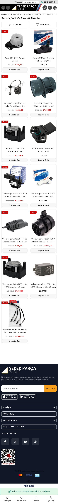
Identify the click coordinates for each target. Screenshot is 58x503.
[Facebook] (5, 441)
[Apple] (9, 397)
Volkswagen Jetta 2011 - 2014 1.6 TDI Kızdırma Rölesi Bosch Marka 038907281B (43, 285)
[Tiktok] (35, 441)
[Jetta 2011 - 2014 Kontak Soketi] (14, 42)
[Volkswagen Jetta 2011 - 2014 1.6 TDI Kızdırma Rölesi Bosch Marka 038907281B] (43, 268)
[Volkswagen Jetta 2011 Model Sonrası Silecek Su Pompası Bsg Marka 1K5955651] (14, 223)
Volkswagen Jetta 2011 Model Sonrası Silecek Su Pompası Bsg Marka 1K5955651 (15, 240)
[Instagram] (15, 441)
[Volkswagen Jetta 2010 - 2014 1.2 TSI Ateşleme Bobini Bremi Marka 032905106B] (14, 268)
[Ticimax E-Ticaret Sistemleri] (29, 486)
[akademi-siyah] (29, 481)
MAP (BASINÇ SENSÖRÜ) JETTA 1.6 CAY (43, 149)
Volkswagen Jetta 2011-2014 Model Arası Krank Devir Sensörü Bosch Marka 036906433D (43, 195)
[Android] (27, 396)
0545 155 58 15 (49, 2)
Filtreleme (45, 24)
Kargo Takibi (44, 7)
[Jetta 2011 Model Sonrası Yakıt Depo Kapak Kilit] (14, 87)
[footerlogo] (18, 370)
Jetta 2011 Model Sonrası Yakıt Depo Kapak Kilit (14, 104)
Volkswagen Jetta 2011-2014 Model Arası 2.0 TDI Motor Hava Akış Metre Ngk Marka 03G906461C (43, 240)
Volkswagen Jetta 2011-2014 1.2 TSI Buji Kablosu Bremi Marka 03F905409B (15, 331)
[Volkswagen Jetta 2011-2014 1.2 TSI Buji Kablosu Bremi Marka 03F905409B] (14, 313)
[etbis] (8, 457)
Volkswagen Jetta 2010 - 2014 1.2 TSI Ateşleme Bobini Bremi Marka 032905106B (14, 285)
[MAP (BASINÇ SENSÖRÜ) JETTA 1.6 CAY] (43, 132)
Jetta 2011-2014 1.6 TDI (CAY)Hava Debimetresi (43, 104)
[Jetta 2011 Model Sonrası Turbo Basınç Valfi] (43, 42)
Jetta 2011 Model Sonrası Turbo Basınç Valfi (43, 59)
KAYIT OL (50, 388)
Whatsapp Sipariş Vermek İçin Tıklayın (31, 491)
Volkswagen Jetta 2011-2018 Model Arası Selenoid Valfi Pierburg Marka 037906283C (15, 195)
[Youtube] (25, 441)
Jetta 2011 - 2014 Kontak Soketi (15, 59)
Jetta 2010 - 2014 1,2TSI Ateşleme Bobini (14, 149)
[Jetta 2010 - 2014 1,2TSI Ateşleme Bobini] (14, 132)
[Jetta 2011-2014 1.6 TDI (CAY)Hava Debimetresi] (43, 87)
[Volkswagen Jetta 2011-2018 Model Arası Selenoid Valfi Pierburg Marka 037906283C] (14, 177)
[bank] (29, 475)
